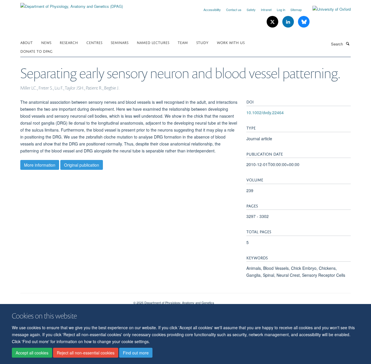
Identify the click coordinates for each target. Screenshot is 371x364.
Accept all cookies (32, 353)
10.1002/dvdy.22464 (265, 112)
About (26, 42)
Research (69, 42)
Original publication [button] (81, 165)
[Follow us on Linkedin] (288, 22)
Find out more (136, 353)
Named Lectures (153, 42)
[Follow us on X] (273, 22)
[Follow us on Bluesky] (304, 22)
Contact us (233, 9)
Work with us (231, 42)
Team (183, 42)
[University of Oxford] (327, 9)
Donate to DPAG (36, 51)
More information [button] (39, 165)
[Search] (347, 43)
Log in (281, 9)
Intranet (266, 9)
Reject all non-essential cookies (85, 353)
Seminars (119, 42)
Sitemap (296, 9)
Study (202, 42)
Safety (251, 9)
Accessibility (212, 9)
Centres (94, 42)
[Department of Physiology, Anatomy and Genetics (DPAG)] (71, 4)
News (46, 42)
